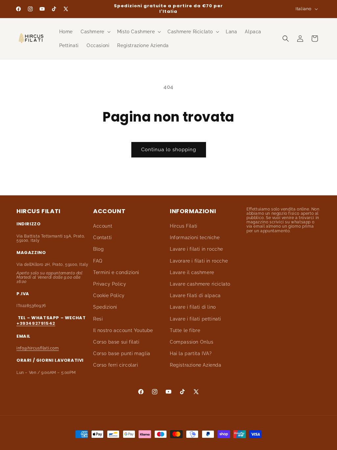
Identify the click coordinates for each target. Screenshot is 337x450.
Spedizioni (105, 307)
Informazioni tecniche (195, 237)
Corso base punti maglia (121, 353)
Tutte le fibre (185, 330)
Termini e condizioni (116, 272)
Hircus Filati (183, 226)
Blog (98, 249)
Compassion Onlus (192, 342)
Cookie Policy (109, 295)
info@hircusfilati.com (37, 348)
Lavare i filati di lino (193, 307)
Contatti (102, 237)
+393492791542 (35, 323)
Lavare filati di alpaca (195, 295)
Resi (98, 319)
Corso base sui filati (116, 342)
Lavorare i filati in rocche (199, 261)
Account (102, 226)
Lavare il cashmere (192, 272)
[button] (95, 32)
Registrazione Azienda (195, 365)
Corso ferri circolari (115, 365)
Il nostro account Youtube (123, 330)
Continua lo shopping (168, 150)
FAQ (97, 261)
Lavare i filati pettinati (195, 319)
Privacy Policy (109, 284)
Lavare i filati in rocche (196, 249)
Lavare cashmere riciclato (200, 284)
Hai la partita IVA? (191, 353)
